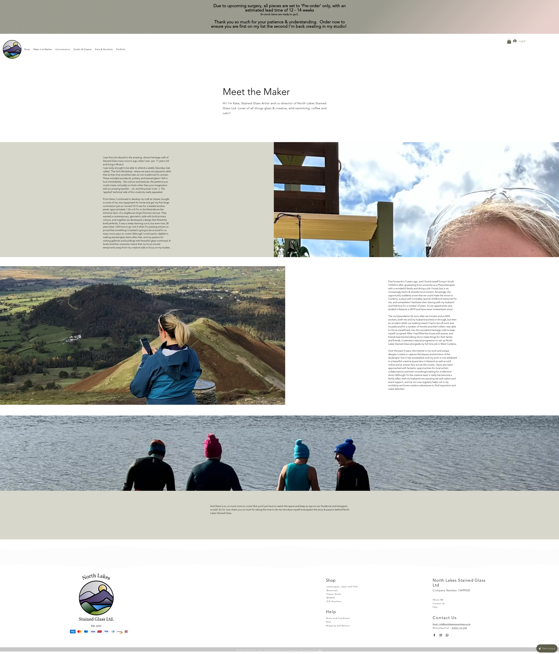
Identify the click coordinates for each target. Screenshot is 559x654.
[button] (82, 49)
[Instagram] (440, 635)
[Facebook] (434, 635)
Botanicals (332, 590)
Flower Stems (334, 594)
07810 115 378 (459, 628)
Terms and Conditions (338, 618)
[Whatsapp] (447, 635)
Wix (320, 650)
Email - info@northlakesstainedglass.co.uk (451, 624)
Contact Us (439, 603)
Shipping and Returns (338, 625)
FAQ (435, 607)
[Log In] (513, 41)
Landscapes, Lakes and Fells (342, 586)
